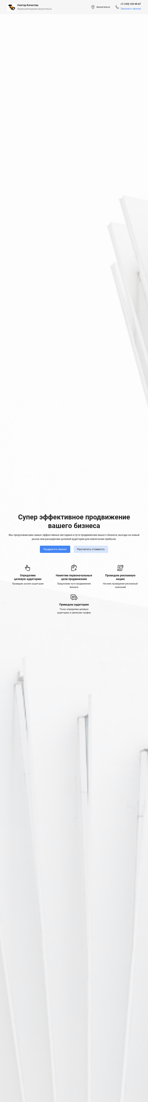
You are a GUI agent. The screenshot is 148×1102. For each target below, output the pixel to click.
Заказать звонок (131, 8)
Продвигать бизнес (55, 549)
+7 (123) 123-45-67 (131, 4)
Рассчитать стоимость (91, 549)
